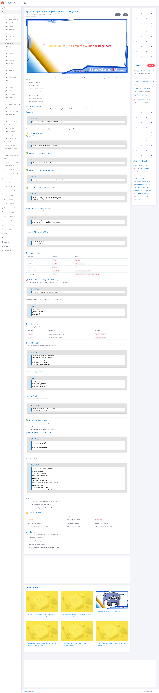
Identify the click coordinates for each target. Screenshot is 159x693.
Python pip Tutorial (9, 128)
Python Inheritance (9, 94)
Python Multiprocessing (11, 91)
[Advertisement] (77, 569)
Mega (30, 3)
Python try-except (9, 131)
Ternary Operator (9, 125)
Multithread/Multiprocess (11, 84)
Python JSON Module (10, 118)
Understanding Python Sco (12, 104)
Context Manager (9, 165)
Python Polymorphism (10, 101)
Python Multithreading (10, 77)
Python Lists (7, 40)
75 (118, 14)
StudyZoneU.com (29, 691)
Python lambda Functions (11, 74)
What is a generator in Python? (12, 148)
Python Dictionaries (9, 50)
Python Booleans (9, 33)
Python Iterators (9, 97)
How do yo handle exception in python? (12, 155)
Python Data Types (9, 23)
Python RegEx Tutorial (10, 121)
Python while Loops (9, 60)
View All (151, 65)
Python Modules (8, 108)
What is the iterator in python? (12, 159)
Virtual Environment (9, 142)
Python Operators (9, 36)
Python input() (8, 135)
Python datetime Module (11, 111)
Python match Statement (11, 57)
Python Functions (9, 67)
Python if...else (8, 53)
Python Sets (7, 46)
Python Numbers (9, 29)
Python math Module (10, 114)
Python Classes (8, 87)
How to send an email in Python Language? (12, 152)
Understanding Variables (11, 19)
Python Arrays (8, 80)
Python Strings (8, 26)
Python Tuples (8, 43)
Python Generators (9, 70)
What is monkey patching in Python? (12, 145)
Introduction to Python (10, 16)
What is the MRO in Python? (12, 162)
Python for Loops (9, 63)
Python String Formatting (11, 138)
